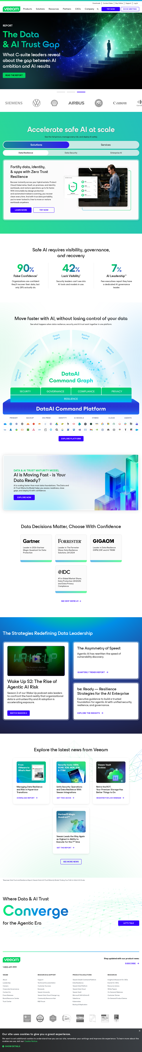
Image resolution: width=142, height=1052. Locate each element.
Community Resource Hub (47, 998)
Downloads (96, 3)
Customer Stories (114, 995)
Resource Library (113, 986)
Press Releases (8, 995)
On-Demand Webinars (115, 992)
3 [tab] (78, 93)
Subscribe (130, 963)
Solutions (40, 9)
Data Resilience (78, 983)
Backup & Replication (80, 1004)
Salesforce (76, 998)
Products (27, 9)
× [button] (139, 1031)
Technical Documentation (46, 983)
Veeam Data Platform (80, 986)
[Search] (98, 9)
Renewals (41, 989)
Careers (5, 986)
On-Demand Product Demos (117, 998)
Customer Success (44, 986)
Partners (67, 9)
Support (128, 3)
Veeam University (44, 992)
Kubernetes (77, 1001)
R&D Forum (41, 1001)
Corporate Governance (11, 989)
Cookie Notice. (31, 1041)
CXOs (78, 9)
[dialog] (71, 1040)
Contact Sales (108, 3)
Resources (54, 9)
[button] (71, 1046)
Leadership (7, 983)
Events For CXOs (113, 983)
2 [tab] (68, 93)
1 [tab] (58, 93)
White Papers (112, 989)
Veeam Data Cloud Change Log (48, 995)
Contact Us (7, 992)
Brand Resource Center (11, 998)
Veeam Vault (77, 992)
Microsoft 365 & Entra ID (81, 995)
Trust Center (7, 1001)
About (5, 979)
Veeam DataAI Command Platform (84, 979)
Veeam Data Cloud (79, 989)
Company (89, 9)
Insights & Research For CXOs (118, 979)
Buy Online (119, 3)
